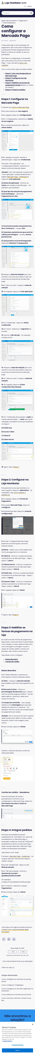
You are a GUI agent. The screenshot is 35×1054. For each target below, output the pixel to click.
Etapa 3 (15, 615)
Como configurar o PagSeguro (12, 985)
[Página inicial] (13, 3)
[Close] (33, 1024)
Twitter (9, 939)
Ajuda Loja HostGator (9, 21)
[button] (25, 6)
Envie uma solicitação (25, 961)
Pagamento (23, 21)
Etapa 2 (16, 467)
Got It (17, 1050)
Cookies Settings (17, 1045)
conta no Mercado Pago (20, 107)
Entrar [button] (30, 6)
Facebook (3, 939)
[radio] (12, 951)
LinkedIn (14, 939)
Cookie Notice (7, 1041)
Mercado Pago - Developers (17, 177)
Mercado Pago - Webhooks (20, 856)
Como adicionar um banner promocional (16, 994)
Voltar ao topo (6, 967)
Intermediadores (9, 23)
